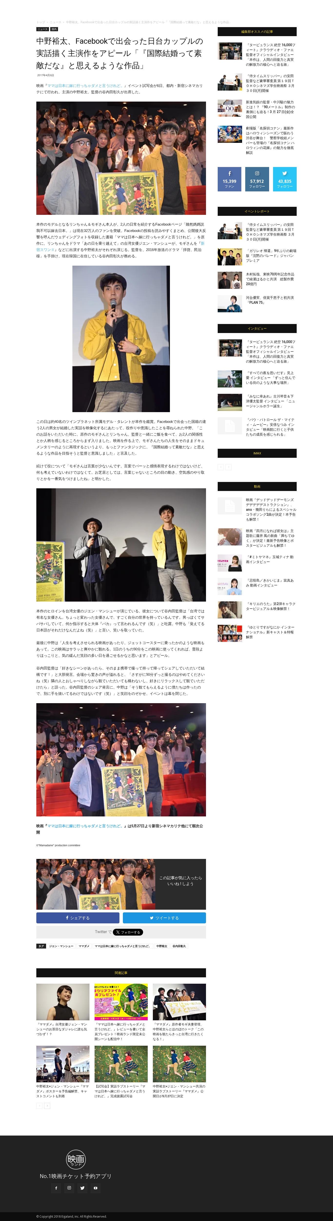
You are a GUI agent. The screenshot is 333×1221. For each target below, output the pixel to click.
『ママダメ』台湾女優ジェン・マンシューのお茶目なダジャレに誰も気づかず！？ (61, 1029)
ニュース (55, 22)
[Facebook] (56, 1188)
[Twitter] (82, 1188)
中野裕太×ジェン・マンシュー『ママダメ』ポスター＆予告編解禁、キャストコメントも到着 (62, 1091)
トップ (40, 22)
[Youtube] (95, 1188)
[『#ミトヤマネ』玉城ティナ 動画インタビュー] (230, 563)
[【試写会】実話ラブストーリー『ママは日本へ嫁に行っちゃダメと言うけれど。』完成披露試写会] (121, 1064)
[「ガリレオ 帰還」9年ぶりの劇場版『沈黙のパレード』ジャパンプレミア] (230, 256)
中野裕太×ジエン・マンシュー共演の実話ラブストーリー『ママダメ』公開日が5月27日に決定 (179, 1091)
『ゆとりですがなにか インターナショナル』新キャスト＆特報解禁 (270, 632)
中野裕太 (162, 946)
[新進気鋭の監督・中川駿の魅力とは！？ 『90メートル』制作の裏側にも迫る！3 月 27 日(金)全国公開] (230, 108)
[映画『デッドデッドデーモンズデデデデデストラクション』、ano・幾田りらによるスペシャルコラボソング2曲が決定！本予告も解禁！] (230, 505)
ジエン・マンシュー (61, 946)
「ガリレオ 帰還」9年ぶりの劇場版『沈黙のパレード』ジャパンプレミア (271, 255)
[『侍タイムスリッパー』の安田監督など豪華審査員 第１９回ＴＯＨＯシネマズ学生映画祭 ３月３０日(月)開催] (230, 82)
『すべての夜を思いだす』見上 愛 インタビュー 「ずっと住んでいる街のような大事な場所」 (270, 378)
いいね (230, 169)
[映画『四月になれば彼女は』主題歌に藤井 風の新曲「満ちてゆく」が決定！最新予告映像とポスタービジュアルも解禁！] (230, 536)
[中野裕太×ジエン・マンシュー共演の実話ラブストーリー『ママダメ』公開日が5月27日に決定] (179, 1064)
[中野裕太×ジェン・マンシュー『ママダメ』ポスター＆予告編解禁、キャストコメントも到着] (62, 1064)
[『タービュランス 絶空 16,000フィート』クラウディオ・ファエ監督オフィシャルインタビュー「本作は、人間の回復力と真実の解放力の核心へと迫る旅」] (230, 51)
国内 (54, 29)
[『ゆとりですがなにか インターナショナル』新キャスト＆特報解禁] (230, 633)
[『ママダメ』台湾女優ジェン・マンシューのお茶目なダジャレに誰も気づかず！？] (62, 1002)
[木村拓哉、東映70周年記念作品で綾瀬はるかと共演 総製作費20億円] (230, 280)
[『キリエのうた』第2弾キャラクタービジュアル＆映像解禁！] (230, 609)
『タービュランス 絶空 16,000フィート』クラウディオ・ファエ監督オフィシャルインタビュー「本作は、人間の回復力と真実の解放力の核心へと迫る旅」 (270, 54)
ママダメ (84, 946)
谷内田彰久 (179, 946)
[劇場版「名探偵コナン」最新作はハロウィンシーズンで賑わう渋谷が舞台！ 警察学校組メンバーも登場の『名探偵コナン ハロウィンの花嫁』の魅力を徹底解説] (230, 134)
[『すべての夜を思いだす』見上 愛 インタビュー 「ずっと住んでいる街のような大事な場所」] (230, 378)
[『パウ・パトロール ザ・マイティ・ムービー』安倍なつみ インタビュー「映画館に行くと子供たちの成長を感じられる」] (230, 425)
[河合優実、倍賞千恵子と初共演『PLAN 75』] (230, 303)
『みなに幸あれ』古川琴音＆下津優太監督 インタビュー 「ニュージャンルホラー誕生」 (270, 401)
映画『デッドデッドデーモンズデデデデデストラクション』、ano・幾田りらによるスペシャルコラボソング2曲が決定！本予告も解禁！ (271, 509)
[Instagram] (69, 1188)
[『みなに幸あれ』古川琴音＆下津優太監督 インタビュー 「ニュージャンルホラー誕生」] (230, 402)
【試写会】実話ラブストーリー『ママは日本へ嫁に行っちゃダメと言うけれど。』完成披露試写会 (120, 1091)
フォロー (257, 169)
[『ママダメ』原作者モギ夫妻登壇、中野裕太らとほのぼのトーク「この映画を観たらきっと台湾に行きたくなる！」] (179, 1002)
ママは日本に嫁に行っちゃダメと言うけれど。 (85, 85)
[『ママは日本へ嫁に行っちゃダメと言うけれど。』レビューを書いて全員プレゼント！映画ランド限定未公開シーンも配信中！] (121, 1002)
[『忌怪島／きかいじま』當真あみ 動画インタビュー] (230, 586)
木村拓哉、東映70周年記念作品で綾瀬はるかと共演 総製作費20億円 (270, 279)
